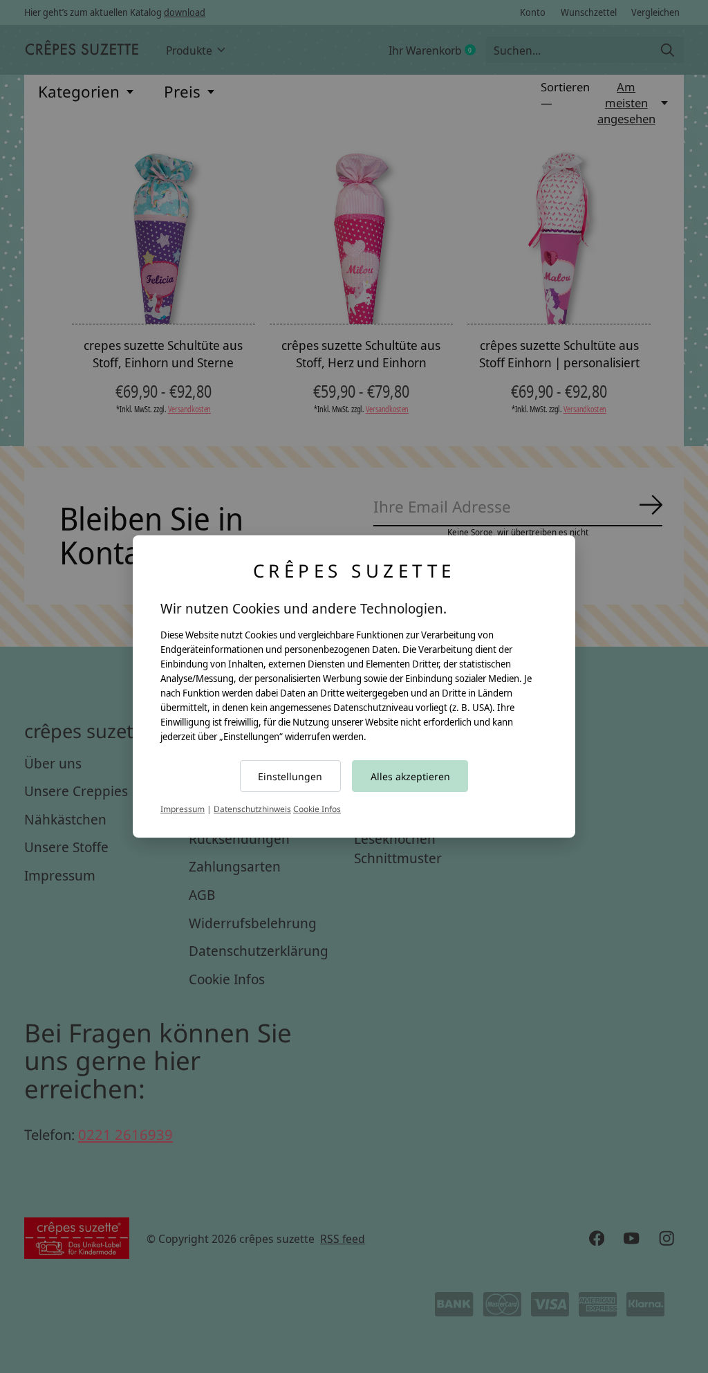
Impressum (182, 809)
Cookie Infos (317, 809)
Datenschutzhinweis (252, 809)
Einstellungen (290, 776)
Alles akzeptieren (410, 776)
